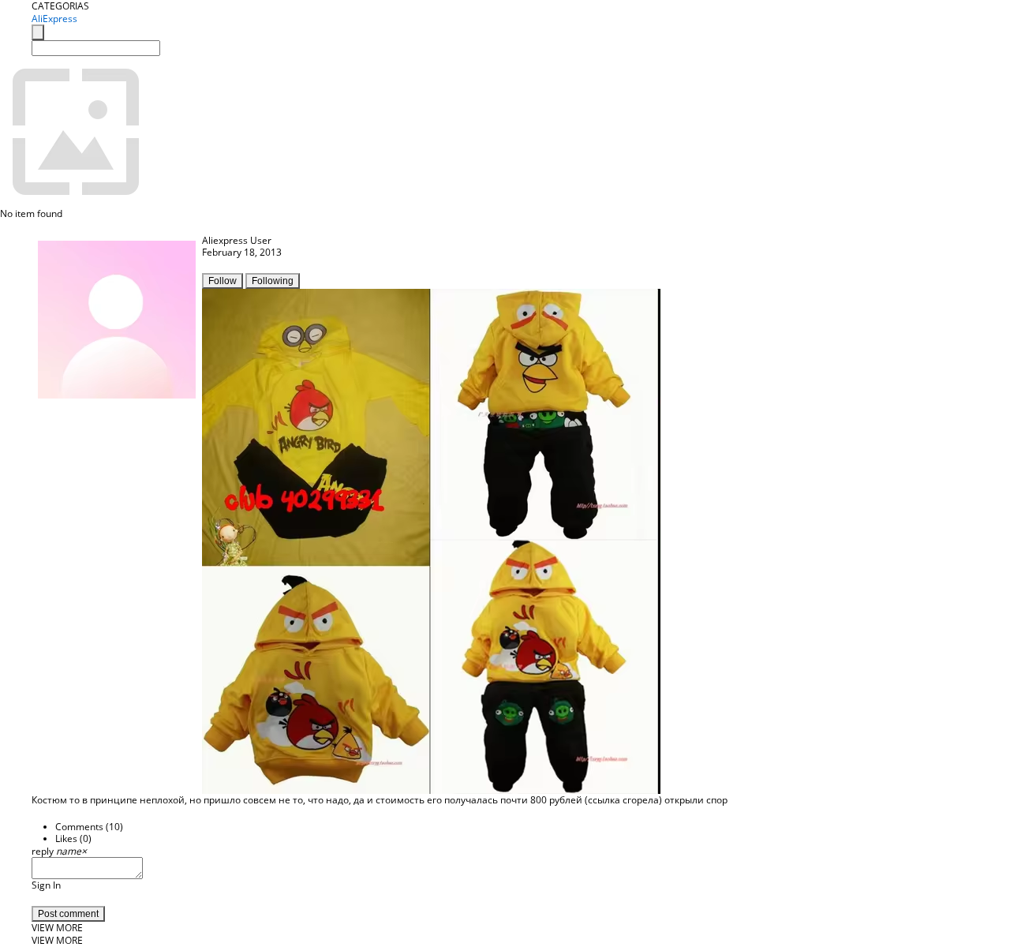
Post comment (68, 913)
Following (273, 280)
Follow (222, 280)
